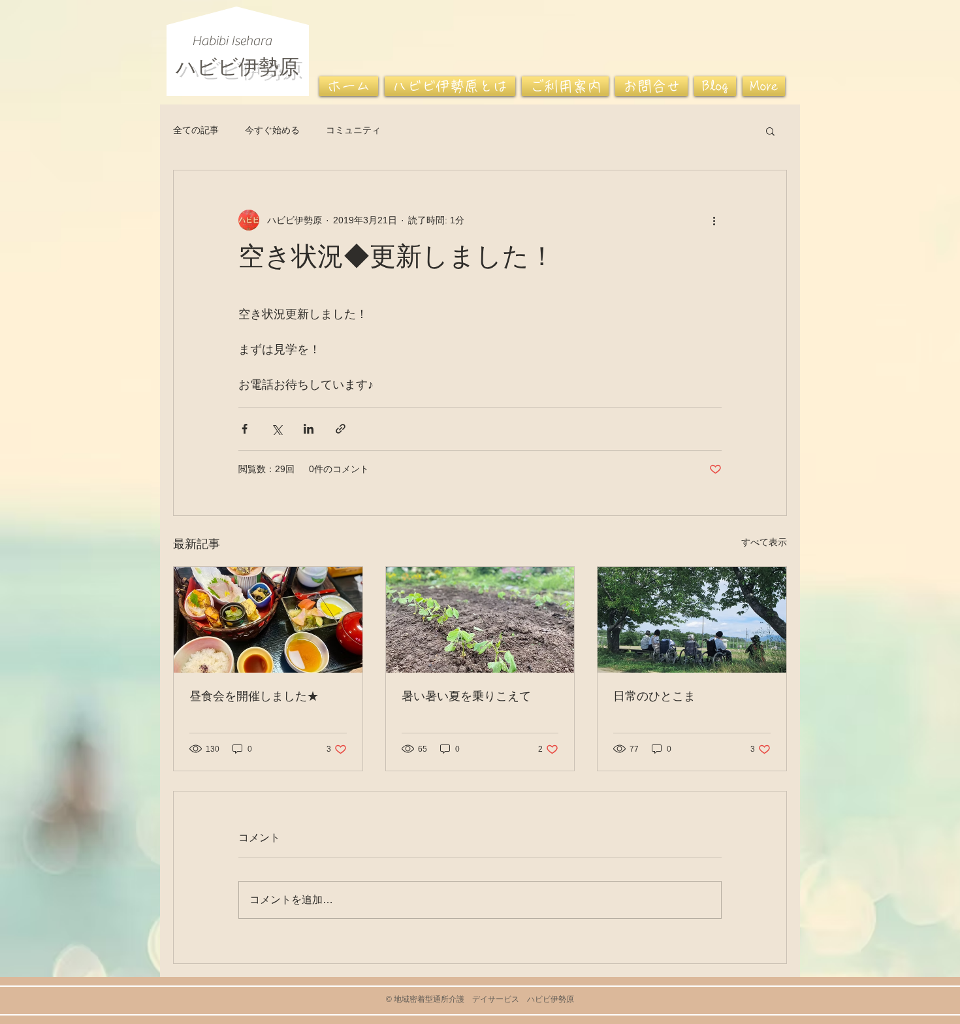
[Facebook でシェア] (244, 429)
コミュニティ (353, 130)
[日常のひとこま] (692, 620)
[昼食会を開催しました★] (268, 620)
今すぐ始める (272, 130)
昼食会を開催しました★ (254, 697)
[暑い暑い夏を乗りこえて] (480, 620)
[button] (770, 130)
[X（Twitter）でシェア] (276, 429)
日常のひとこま (654, 697)
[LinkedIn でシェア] (308, 429)
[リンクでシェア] (340, 429)
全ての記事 (196, 130)
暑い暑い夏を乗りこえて (466, 697)
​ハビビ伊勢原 (237, 65)
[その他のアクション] (714, 220)
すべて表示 (764, 542)
